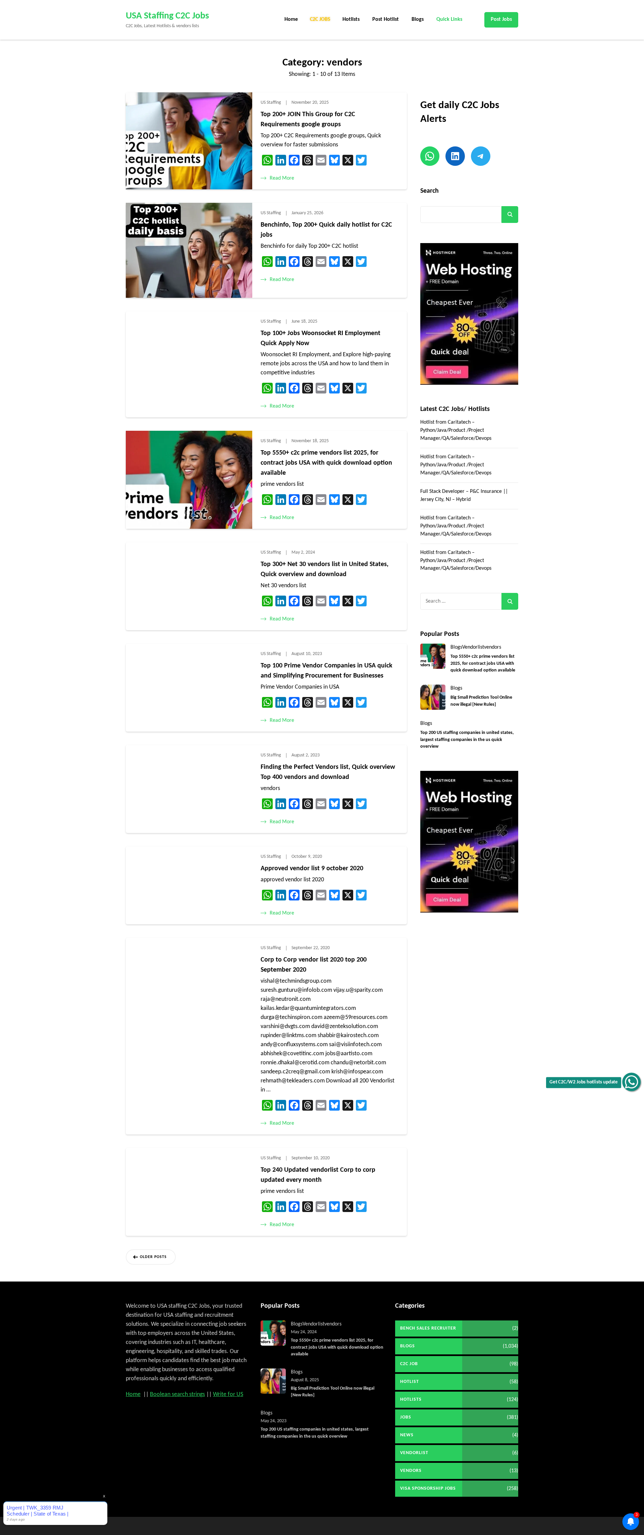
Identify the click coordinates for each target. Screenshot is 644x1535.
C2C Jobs (320, 19)
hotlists (411, 1399)
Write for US (228, 1394)
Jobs (405, 1417)
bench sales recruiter (428, 1328)
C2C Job (409, 1364)
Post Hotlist (385, 19)
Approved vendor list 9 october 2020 (312, 868)
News (407, 1435)
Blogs (418, 19)
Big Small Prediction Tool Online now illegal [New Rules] (481, 700)
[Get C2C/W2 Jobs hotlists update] (631, 1082)
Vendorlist (473, 647)
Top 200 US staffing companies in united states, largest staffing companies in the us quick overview (467, 740)
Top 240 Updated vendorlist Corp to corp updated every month (318, 1175)
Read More (282, 178)
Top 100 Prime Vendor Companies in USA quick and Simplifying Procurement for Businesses (326, 670)
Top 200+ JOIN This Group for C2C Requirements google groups (308, 119)
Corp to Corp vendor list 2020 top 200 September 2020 (314, 965)
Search (429, 191)
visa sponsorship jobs (428, 1488)
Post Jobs (501, 19)
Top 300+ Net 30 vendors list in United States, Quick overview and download (324, 569)
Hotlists (351, 19)
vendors (492, 647)
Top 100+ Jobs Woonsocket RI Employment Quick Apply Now (320, 338)
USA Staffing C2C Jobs (167, 16)
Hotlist (409, 1382)
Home (291, 19)
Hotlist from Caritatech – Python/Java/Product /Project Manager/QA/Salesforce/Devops (455, 430)
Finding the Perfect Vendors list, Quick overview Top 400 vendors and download (328, 772)
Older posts (153, 1257)
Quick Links (449, 19)
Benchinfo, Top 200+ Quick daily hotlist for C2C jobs (326, 230)
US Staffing (271, 102)
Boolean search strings (177, 1394)
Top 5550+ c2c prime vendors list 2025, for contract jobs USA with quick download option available (326, 463)
